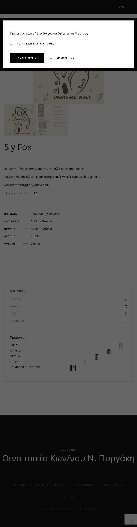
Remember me (64, 57)
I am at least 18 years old (34, 43)
